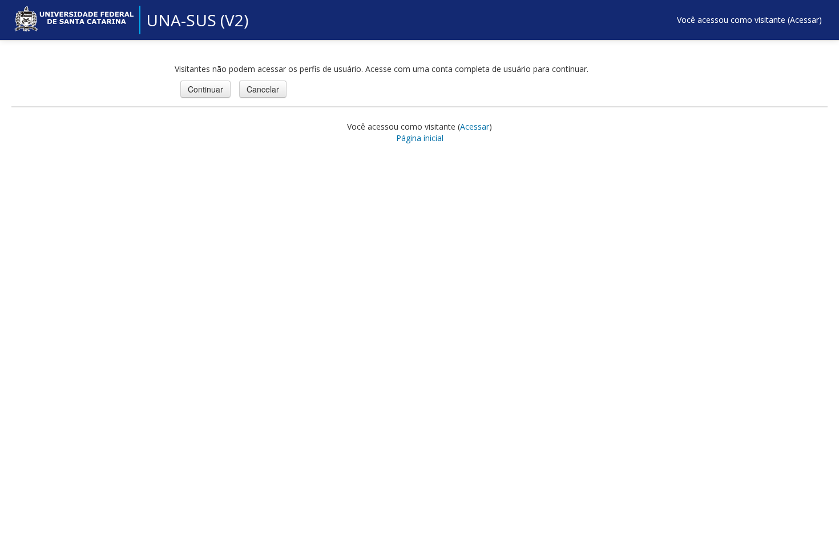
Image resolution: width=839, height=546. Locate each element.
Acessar (804, 19)
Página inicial (419, 138)
